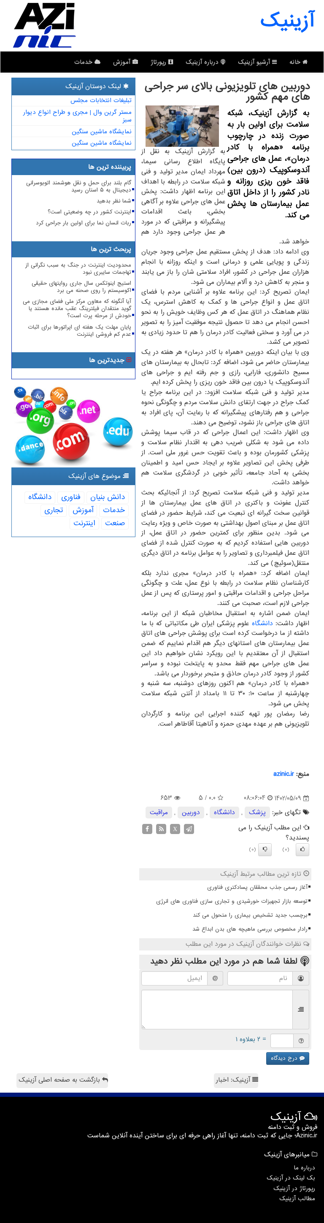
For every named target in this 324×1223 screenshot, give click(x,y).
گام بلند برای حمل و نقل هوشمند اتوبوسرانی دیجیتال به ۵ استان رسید (78, 186)
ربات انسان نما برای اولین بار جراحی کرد (83, 223)
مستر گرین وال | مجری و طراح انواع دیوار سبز (77, 116)
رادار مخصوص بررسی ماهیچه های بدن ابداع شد (250, 929)
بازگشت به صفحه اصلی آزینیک (60, 1080)
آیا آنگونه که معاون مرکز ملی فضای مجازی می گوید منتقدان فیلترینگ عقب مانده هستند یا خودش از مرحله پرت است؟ (77, 308)
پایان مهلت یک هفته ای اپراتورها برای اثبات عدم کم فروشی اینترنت (79, 330)
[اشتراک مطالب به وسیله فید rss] (161, 829)
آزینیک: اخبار (234, 1080)
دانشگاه (262, 623)
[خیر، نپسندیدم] (265, 849)
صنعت (115, 523)
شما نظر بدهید (114, 201)
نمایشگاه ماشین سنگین (102, 131)
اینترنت (84, 523)
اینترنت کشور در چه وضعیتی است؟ (89, 212)
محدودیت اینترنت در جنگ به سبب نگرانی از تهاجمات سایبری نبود (78, 268)
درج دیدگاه (285, 1058)
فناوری (71, 497)
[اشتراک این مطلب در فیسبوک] (147, 829)
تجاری (53, 510)
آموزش (122, 62)
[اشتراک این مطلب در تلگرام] (189, 829)
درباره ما (304, 1167)
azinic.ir (283, 774)
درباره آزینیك (203, 62)
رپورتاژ (159, 62)
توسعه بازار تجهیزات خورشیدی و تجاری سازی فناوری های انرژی (232, 901)
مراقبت (159, 812)
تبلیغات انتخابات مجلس (101, 100)
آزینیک (287, 21)
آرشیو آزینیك (255, 62)
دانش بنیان (107, 497)
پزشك (257, 812)
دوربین (191, 812)
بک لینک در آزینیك (291, 1178)
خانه (295, 62)
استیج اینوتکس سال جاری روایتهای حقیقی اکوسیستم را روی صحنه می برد (81, 286)
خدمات (84, 62)
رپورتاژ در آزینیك (294, 1188)
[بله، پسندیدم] (302, 849)
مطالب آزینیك (297, 1198)
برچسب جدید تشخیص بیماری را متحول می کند (250, 915)
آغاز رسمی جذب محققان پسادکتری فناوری (257, 887)
